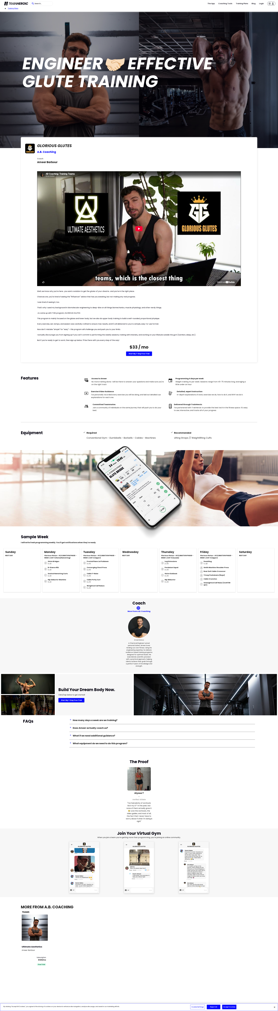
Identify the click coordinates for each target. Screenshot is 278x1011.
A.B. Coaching (46, 152)
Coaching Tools (225, 3)
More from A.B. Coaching (139, 611)
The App (211, 3)
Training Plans (242, 3)
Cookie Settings (197, 1007)
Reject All (213, 1007)
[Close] (274, 1007)
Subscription (41, 957)
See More (40, 936)
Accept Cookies (229, 1007)
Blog (254, 3)
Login (261, 3)
